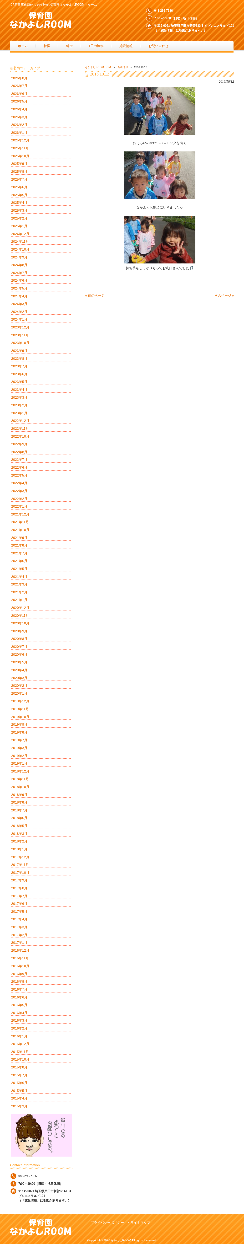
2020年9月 (19, 631)
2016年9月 (19, 974)
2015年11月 (20, 1052)
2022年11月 (20, 428)
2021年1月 (19, 600)
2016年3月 (19, 1020)
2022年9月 (19, 444)
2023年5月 (19, 382)
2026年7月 (19, 86)
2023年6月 (19, 374)
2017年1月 (19, 942)
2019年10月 (20, 717)
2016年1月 (19, 1036)
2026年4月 (19, 109)
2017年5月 (19, 911)
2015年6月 (19, 1083)
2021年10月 (20, 530)
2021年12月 (20, 514)
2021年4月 (19, 577)
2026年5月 (19, 101)
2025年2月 (19, 218)
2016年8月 (19, 981)
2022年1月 (19, 506)
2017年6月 (19, 904)
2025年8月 (19, 171)
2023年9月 (19, 351)
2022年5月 (19, 475)
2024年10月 (20, 249)
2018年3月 (19, 834)
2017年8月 (19, 888)
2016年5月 (19, 1005)
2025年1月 (19, 226)
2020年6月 (19, 654)
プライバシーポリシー (107, 1222)
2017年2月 (19, 935)
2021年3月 (19, 584)
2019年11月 (20, 709)
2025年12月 (20, 140)
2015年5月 (19, 1091)
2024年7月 (19, 273)
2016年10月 (20, 966)
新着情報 (122, 67)
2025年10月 (20, 156)
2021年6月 (19, 561)
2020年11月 (20, 615)
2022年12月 (20, 421)
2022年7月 (19, 459)
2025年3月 (19, 210)
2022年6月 (19, 467)
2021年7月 (19, 553)
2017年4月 (19, 919)
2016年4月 (19, 1013)
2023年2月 (19, 405)
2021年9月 (19, 538)
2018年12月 (20, 771)
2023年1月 (19, 413)
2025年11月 (20, 148)
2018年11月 (20, 779)
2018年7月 (19, 810)
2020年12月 (20, 608)
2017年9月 (19, 880)
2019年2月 (19, 756)
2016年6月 (19, 997)
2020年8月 (19, 639)
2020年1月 (19, 693)
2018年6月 (19, 818)
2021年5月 (19, 569)
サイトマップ (140, 1222)
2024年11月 (20, 241)
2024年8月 (19, 265)
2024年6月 (19, 280)
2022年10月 (20, 436)
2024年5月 (19, 288)
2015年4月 (19, 1098)
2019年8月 (19, 732)
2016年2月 (19, 1028)
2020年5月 (19, 662)
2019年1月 (19, 763)
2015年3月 (19, 1106)
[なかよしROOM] (40, 27)
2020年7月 (19, 647)
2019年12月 (20, 701)
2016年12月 (20, 950)
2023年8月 (19, 358)
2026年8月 (19, 78)
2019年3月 (19, 748)
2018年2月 (19, 841)
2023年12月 (20, 327)
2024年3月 (19, 304)
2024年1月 (19, 319)
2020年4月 (19, 670)
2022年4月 (19, 483)
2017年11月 (20, 865)
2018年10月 (20, 787)
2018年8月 (19, 802)
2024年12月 (20, 234)
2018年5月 (19, 826)
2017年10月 (20, 872)
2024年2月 (19, 312)
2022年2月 (19, 499)
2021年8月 (19, 545)
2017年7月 (19, 896)
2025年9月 (19, 164)
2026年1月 (19, 132)
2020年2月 (19, 685)
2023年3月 (19, 397)
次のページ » (224, 295)
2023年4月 (19, 389)
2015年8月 (19, 1067)
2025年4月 (19, 202)
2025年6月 (19, 187)
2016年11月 (20, 958)
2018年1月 (19, 849)
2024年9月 (19, 257)
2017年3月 (19, 927)
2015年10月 (20, 1059)
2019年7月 (19, 740)
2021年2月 (19, 592)
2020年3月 (19, 678)
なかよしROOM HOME (98, 67)
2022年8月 (19, 452)
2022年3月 (19, 491)
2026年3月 (19, 117)
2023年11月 (20, 335)
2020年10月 (20, 623)
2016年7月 (19, 989)
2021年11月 (20, 522)
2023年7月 (19, 366)
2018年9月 (19, 795)
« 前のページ (95, 295)
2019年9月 (19, 724)
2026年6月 (19, 94)
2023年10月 (20, 343)
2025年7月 (19, 179)
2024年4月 (19, 296)
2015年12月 (20, 1044)
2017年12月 (20, 857)
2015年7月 (19, 1075)
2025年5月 (19, 195)
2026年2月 (19, 125)
